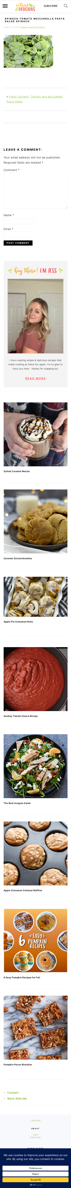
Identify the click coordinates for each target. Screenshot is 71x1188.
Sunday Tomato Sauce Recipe (21, 716)
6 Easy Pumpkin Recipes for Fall (22, 977)
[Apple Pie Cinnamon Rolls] (36, 597)
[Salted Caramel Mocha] (36, 434)
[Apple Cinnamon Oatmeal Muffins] (36, 853)
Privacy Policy (35, 1137)
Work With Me (17, 1098)
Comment (12, 170)
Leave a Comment (37, 27)
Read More (35, 378)
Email (9, 229)
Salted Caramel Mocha (17, 471)
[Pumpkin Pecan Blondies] (36, 1028)
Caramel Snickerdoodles (18, 558)
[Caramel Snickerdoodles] (36, 521)
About (35, 1134)
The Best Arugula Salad (17, 803)
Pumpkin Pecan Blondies (18, 1064)
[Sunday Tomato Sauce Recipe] (36, 679)
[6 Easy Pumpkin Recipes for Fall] (36, 941)
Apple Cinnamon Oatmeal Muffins (23, 890)
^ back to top (35, 1120)
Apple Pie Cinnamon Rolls (18, 621)
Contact (13, 1092)
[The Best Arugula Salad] (36, 766)
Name (9, 215)
